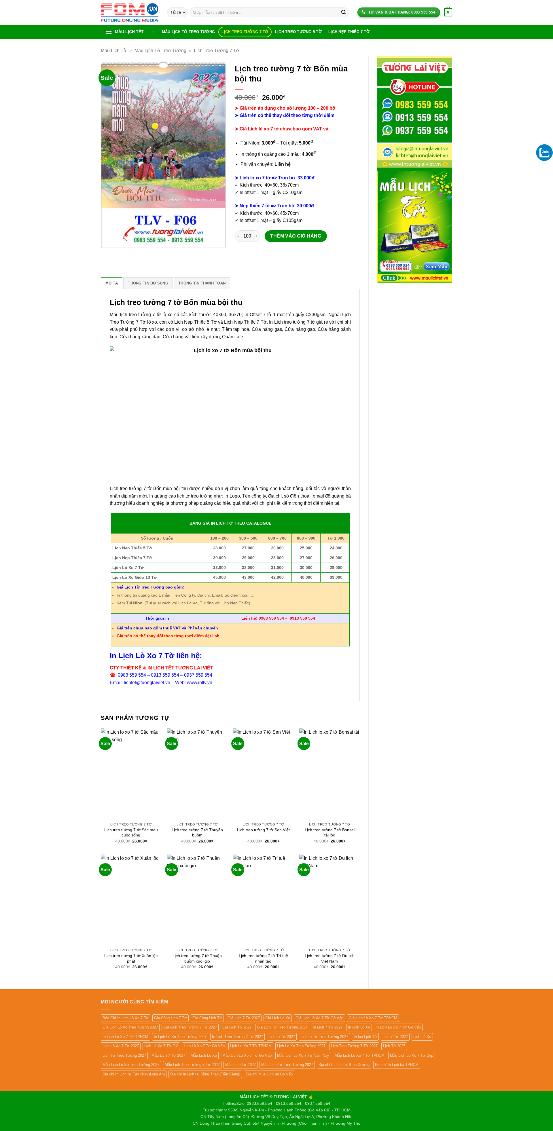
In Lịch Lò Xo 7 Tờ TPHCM (125, 1037)
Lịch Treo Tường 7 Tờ (244, 32)
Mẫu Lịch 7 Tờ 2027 (168, 1055)
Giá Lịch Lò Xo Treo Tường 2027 (130, 1027)
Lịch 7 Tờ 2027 (395, 1037)
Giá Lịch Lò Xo (277, 1018)
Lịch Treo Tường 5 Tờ (298, 32)
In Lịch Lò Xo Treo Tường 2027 (180, 1037)
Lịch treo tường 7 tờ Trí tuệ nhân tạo (263, 958)
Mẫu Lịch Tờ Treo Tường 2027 (287, 1064)
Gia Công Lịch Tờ (207, 1018)
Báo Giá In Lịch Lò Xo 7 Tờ (126, 1018)
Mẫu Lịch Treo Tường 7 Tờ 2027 (192, 1064)
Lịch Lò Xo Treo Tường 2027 (301, 1046)
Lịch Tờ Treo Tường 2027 (124, 1055)
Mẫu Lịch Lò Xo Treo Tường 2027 (131, 1064)
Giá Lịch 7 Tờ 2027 (244, 1018)
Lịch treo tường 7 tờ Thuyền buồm (197, 833)
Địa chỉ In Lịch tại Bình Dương (344, 1064)
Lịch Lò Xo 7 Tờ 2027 (121, 1046)
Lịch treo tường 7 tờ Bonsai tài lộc (330, 833)
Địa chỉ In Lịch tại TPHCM (396, 1064)
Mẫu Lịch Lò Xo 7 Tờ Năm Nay (303, 1055)
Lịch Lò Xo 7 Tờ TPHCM (251, 1046)
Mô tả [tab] (111, 283)
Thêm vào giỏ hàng (295, 236)
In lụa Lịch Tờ (365, 1037)
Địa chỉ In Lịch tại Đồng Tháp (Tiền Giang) (205, 1074)
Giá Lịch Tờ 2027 (236, 1027)
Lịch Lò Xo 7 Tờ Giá (161, 1046)
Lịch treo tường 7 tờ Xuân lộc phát (131, 958)
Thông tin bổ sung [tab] (148, 283)
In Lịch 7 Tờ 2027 (327, 1027)
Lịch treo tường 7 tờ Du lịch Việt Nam (330, 958)
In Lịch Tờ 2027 (281, 1037)
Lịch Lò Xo (422, 1037)
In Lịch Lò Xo (359, 1027)
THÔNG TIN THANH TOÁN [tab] (202, 283)
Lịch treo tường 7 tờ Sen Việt (263, 830)
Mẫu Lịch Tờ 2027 (240, 1064)
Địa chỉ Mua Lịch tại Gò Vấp (269, 1074)
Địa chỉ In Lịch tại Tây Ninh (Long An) (134, 1074)
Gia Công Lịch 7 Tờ (170, 1018)
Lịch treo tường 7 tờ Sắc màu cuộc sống (131, 833)
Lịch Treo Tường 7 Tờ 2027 (354, 1046)
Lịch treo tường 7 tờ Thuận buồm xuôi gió (197, 958)
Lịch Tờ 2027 (394, 1046)
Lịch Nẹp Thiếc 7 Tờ (349, 32)
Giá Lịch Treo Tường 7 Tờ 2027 (190, 1027)
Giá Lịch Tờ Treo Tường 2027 (282, 1027)
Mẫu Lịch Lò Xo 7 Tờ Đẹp (411, 1055)
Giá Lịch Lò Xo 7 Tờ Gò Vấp (319, 1018)
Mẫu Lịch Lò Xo (204, 1055)
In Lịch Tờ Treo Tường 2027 (324, 1037)
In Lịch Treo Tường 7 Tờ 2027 (237, 1037)
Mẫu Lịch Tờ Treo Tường (188, 32)
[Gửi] (344, 12)
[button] (129, 32)
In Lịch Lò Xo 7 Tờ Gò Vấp (398, 1027)
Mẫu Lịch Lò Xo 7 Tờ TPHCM (360, 1055)
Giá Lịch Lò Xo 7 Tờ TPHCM (373, 1018)
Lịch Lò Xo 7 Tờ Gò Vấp (204, 1046)
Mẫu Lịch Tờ (114, 50)
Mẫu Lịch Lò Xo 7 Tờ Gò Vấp (247, 1055)
